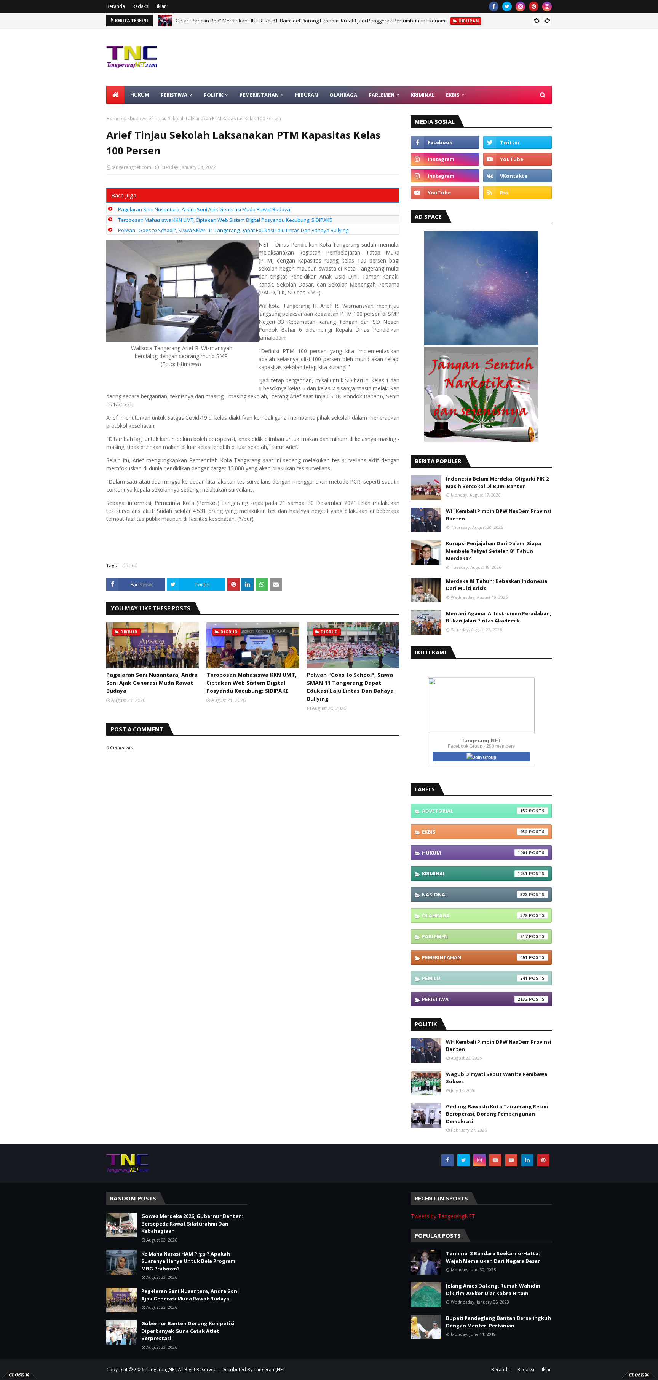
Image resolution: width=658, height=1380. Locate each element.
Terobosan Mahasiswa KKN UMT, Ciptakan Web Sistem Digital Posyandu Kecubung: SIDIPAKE (225, 219)
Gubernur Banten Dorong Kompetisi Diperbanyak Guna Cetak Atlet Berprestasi (188, 1331)
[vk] (517, 175)
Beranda (115, 6)
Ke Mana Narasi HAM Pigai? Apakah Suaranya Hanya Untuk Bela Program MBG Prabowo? (188, 1261)
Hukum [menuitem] (139, 94)
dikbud (131, 118)
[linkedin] (527, 1160)
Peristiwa (475, 999)
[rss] (517, 192)
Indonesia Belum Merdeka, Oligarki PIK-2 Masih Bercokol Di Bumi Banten (497, 482)
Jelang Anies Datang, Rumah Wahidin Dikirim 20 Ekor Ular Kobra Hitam (493, 1289)
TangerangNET (161, 1369)
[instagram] (520, 6)
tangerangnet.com (131, 167)
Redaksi (141, 6)
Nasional (475, 894)
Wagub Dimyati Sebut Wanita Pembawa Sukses (496, 1078)
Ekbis (475, 831)
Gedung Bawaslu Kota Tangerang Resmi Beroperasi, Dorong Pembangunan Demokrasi (497, 1114)
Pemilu (475, 978)
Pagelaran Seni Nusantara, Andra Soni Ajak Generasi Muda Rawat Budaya (204, 209)
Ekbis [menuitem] (453, 94)
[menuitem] (115, 95)
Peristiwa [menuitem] (174, 94)
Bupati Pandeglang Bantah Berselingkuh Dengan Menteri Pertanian (498, 1322)
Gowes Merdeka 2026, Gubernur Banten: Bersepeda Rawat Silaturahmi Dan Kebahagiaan (279, 20)
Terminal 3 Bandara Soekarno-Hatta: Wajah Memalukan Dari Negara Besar (493, 1257)
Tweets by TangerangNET (443, 1216)
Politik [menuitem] (213, 94)
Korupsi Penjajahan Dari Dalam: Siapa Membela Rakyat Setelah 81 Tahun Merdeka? (493, 551)
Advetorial (475, 810)
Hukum (475, 852)
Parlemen (475, 936)
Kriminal (475, 873)
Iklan (162, 6)
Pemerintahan (475, 957)
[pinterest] (533, 6)
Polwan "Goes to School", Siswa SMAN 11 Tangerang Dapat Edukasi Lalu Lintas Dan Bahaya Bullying (233, 230)
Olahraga (475, 915)
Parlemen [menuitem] (381, 94)
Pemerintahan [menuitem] (259, 94)
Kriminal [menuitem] (422, 94)
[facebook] (493, 6)
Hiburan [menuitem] (306, 94)
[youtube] (517, 159)
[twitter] (507, 6)
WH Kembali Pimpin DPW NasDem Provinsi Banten (498, 515)
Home (113, 118)
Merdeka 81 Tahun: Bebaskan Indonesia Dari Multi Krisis (496, 585)
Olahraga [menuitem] (343, 94)
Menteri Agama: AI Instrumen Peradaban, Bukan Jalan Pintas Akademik (498, 617)
